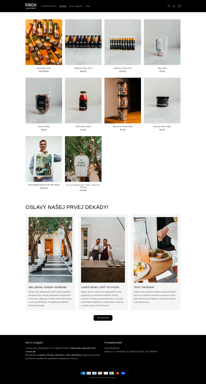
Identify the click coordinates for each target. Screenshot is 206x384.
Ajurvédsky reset (44, 68)
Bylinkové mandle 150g (122, 126)
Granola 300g (43, 126)
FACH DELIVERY (100, 377)
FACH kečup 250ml (83, 126)
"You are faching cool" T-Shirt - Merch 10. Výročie (83, 186)
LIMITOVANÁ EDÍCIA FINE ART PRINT (44, 185)
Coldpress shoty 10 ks (123, 68)
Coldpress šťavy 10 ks (83, 68)
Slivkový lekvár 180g (162, 126)
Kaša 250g (162, 68)
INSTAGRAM (103, 318)
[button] (168, 6)
